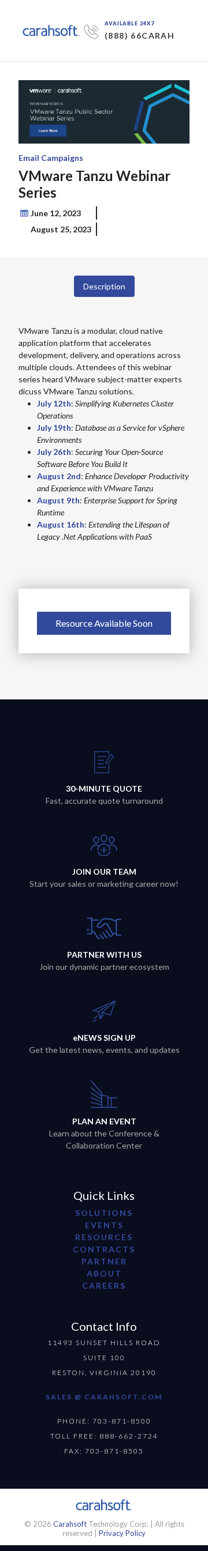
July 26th (54, 452)
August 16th (60, 524)
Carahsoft (70, 1524)
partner (104, 1261)
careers (104, 1285)
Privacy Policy (122, 1533)
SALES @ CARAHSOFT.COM (104, 1396)
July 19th (54, 427)
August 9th (58, 500)
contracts (104, 1249)
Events (104, 1225)
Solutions (104, 1213)
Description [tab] (104, 286)
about (104, 1273)
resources (104, 1237)
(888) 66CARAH (139, 35)
